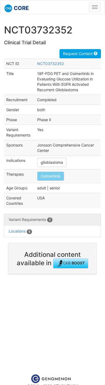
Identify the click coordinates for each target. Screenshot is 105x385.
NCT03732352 (50, 63)
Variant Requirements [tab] (30, 219)
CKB (74, 263)
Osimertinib (51, 176)
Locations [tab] (19, 231)
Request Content (78, 53)
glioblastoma (52, 162)
